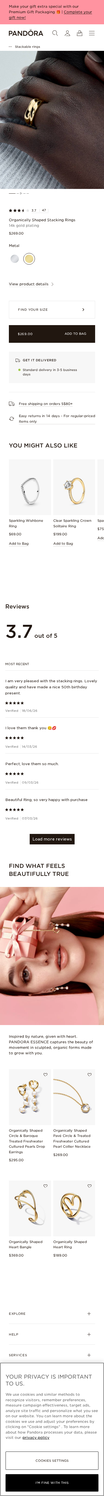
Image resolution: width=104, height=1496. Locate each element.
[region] (52, 1429)
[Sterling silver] (15, 259)
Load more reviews (52, 839)
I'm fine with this (52, 1483)
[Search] (55, 33)
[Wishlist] (45, 1075)
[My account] (67, 33)
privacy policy (35, 1438)
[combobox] (52, 664)
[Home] (26, 33)
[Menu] (92, 33)
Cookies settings (52, 1461)
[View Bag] (79, 33)
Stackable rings (27, 47)
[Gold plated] (29, 259)
